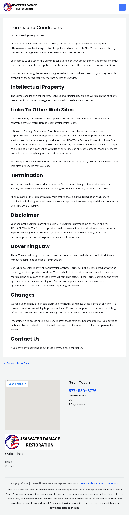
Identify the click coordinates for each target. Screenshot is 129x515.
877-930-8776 (83, 390)
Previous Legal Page (17, 363)
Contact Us (11, 466)
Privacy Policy (111, 483)
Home (8, 461)
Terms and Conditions (92, 483)
